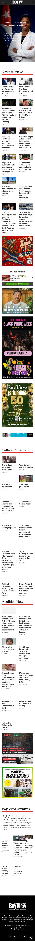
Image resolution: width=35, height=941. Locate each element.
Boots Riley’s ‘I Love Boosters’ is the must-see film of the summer (26, 588)
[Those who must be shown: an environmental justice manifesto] (19, 838)
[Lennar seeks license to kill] (6, 837)
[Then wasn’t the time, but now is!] (29, 837)
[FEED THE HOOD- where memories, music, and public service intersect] (9, 130)
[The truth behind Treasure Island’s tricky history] (9, 180)
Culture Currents (14, 450)
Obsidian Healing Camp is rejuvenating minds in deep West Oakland (8, 506)
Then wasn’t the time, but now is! (29, 845)
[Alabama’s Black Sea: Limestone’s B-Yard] (9, 695)
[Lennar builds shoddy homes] (6, 862)
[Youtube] (25, 936)
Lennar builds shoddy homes (5, 869)
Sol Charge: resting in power (9, 526)
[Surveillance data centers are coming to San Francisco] (26, 157)
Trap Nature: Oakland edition (26, 466)
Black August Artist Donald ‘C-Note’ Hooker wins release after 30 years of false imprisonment (9, 623)
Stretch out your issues (7, 485)
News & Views (13, 72)
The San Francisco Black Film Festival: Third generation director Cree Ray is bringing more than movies (8, 560)
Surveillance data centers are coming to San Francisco (25, 166)
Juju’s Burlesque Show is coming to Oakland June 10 (26, 555)
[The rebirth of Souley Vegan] (26, 496)
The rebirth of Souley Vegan (25, 503)
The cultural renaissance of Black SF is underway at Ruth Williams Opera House (25, 531)
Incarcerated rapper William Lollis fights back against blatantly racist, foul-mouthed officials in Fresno (25, 624)
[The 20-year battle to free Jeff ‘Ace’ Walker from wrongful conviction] (26, 641)
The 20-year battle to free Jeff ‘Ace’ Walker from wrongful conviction (25, 652)
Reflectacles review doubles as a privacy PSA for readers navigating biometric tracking (9, 115)
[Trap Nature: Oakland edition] (26, 459)
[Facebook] (10, 936)
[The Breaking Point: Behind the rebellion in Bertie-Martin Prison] (26, 102)
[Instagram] (15, 936)
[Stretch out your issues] (9, 478)
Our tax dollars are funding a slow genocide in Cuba (15, 24)
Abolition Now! (13, 602)
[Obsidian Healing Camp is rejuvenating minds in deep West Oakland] (9, 496)
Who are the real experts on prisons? (8, 649)
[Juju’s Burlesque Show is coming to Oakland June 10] (26, 545)
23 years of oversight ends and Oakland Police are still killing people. (8, 167)
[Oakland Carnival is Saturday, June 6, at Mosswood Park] (9, 578)
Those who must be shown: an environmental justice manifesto (19, 848)
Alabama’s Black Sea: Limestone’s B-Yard (9, 704)
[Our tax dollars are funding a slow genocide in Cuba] (9, 81)
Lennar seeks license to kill (5, 844)
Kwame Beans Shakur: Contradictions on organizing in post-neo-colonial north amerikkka (9, 679)
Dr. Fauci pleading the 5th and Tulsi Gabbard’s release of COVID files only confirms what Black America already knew (9, 221)
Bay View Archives (16, 809)
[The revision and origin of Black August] (9, 459)
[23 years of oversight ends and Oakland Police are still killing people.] (9, 157)
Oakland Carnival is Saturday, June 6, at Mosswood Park (8, 588)
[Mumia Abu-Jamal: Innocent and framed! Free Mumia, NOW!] (26, 667)
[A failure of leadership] (17, 862)
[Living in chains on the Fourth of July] (26, 695)
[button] (3, 2)
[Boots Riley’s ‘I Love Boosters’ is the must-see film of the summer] (26, 578)
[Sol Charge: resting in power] (9, 519)
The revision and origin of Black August (7, 467)
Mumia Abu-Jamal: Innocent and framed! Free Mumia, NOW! (26, 677)
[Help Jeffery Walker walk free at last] (9, 717)
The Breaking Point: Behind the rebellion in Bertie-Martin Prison (25, 112)
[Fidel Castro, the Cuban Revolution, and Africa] (26, 81)
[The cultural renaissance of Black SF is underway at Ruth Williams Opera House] (26, 519)
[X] (20, 936)
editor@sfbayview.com (17, 929)
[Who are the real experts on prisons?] (9, 641)
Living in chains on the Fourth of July (25, 703)
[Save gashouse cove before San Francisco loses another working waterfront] (26, 180)
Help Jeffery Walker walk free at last (7, 725)
